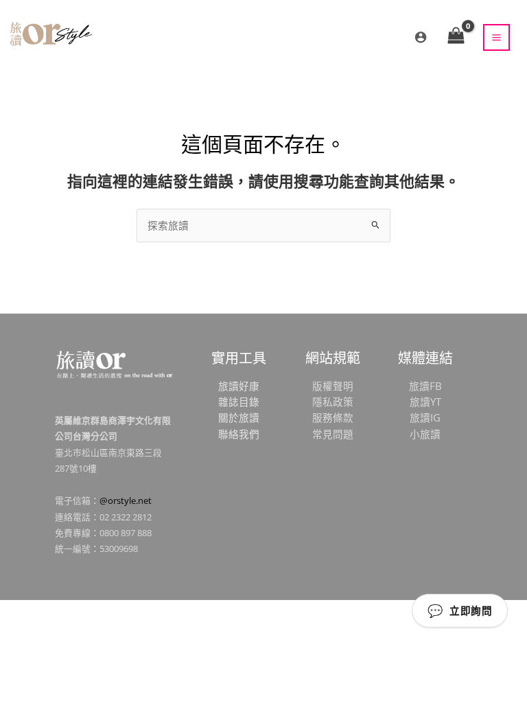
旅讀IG (425, 417)
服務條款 (332, 417)
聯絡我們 (238, 434)
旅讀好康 (238, 386)
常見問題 (332, 434)
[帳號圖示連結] (420, 37)
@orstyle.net (125, 500)
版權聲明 (332, 386)
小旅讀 (425, 434)
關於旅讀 (238, 417)
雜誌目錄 (238, 401)
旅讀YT (425, 401)
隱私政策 (332, 401)
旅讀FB (425, 386)
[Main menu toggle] (496, 37)
